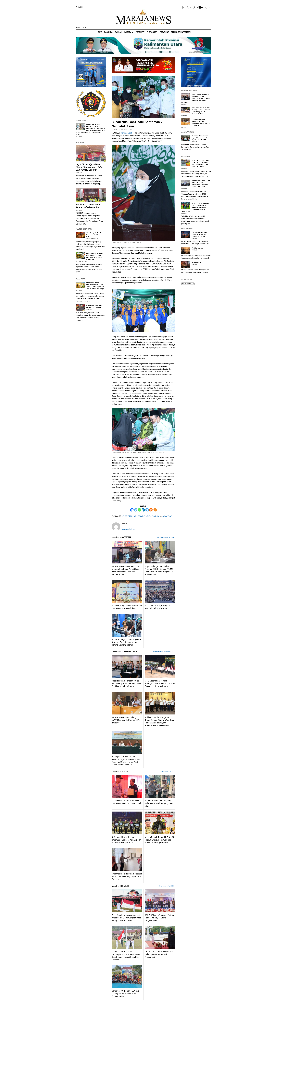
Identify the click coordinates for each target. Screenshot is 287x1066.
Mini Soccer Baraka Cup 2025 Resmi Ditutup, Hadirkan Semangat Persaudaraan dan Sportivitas (195, 207)
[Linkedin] (143, 510)
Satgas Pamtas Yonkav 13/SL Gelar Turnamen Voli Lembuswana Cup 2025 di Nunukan (200, 163)
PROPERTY (140, 32)
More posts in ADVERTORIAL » (166, 537)
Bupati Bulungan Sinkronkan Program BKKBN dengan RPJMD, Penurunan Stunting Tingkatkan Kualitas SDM (159, 570)
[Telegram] (147, 510)
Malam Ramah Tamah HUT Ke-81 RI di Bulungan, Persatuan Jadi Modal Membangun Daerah (159, 840)
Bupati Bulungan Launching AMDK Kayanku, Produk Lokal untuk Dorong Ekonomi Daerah (126, 642)
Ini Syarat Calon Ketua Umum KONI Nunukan (88, 205)
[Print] (151, 510)
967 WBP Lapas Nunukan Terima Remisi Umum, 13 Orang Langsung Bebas (159, 918)
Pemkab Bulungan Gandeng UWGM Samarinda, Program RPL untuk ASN (126, 720)
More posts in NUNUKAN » (167, 886)
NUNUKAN (167, 516)
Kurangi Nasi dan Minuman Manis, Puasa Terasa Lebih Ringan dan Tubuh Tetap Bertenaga (95, 286)
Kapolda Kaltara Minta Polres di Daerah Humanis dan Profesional (126, 801)
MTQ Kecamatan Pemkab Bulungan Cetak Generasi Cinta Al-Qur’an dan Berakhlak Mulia (160, 683)
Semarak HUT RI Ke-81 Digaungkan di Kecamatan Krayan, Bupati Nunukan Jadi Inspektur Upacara (126, 955)
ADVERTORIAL (127, 516)
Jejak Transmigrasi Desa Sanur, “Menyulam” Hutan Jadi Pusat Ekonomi (89, 167)
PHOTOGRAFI (152, 32)
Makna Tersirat (197, 262)
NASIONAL (108, 32)
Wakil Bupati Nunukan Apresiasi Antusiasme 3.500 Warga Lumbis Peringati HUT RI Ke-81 (126, 918)
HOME (99, 32)
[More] (155, 510)
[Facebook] (132, 510)
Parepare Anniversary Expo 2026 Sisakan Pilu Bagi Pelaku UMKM (200, 138)
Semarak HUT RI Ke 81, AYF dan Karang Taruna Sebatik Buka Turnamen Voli (125, 993)
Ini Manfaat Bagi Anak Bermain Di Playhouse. (94, 306)
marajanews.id (126, 133)
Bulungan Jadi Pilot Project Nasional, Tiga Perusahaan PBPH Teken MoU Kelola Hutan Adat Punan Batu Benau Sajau (126, 760)
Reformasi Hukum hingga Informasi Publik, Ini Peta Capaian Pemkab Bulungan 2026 (126, 840)
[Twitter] (135, 510)
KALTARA (127, 32)
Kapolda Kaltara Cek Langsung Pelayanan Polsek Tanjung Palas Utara (159, 803)
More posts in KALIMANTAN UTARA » (164, 652)
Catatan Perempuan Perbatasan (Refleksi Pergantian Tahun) (199, 234)
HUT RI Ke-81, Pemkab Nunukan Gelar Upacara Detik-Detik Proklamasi (159, 954)
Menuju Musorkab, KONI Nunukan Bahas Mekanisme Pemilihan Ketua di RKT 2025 (201, 184)
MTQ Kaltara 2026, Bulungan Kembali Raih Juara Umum (157, 606)
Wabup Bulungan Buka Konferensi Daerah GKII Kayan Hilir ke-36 (127, 606)
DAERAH (118, 32)
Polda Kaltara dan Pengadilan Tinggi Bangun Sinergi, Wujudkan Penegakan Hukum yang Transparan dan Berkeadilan (159, 721)
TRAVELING (164, 32)
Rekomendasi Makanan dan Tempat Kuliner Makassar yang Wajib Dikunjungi (94, 256)
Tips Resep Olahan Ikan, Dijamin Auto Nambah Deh (95, 235)
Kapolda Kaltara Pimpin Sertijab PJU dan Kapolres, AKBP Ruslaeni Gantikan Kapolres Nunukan (126, 683)
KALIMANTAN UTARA (142, 516)
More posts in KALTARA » (167, 771)
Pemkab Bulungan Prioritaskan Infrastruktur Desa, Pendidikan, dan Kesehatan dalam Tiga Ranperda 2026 (125, 570)
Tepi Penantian (197, 248)
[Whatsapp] (139, 510)
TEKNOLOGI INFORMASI (181, 32)
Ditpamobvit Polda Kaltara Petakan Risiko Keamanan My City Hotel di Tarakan (127, 876)
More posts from (128, 529)
